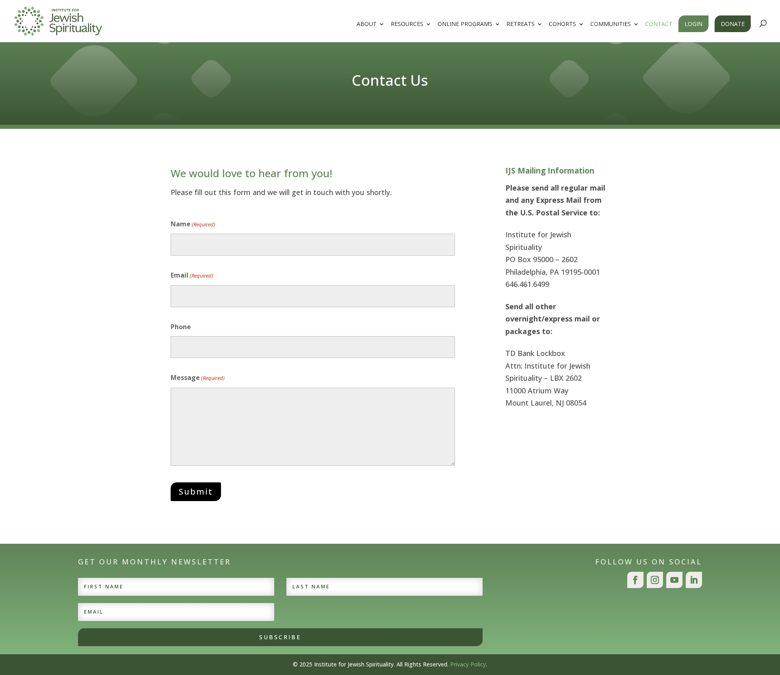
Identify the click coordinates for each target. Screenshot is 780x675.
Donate (733, 24)
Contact (658, 24)
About (367, 24)
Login (693, 24)
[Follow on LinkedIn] (694, 580)
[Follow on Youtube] (674, 580)
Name (193, 223)
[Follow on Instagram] (655, 580)
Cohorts (562, 24)
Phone (181, 326)
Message (198, 377)
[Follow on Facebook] (635, 580)
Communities (610, 24)
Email (192, 275)
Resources (407, 24)
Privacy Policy (468, 664)
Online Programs (465, 24)
